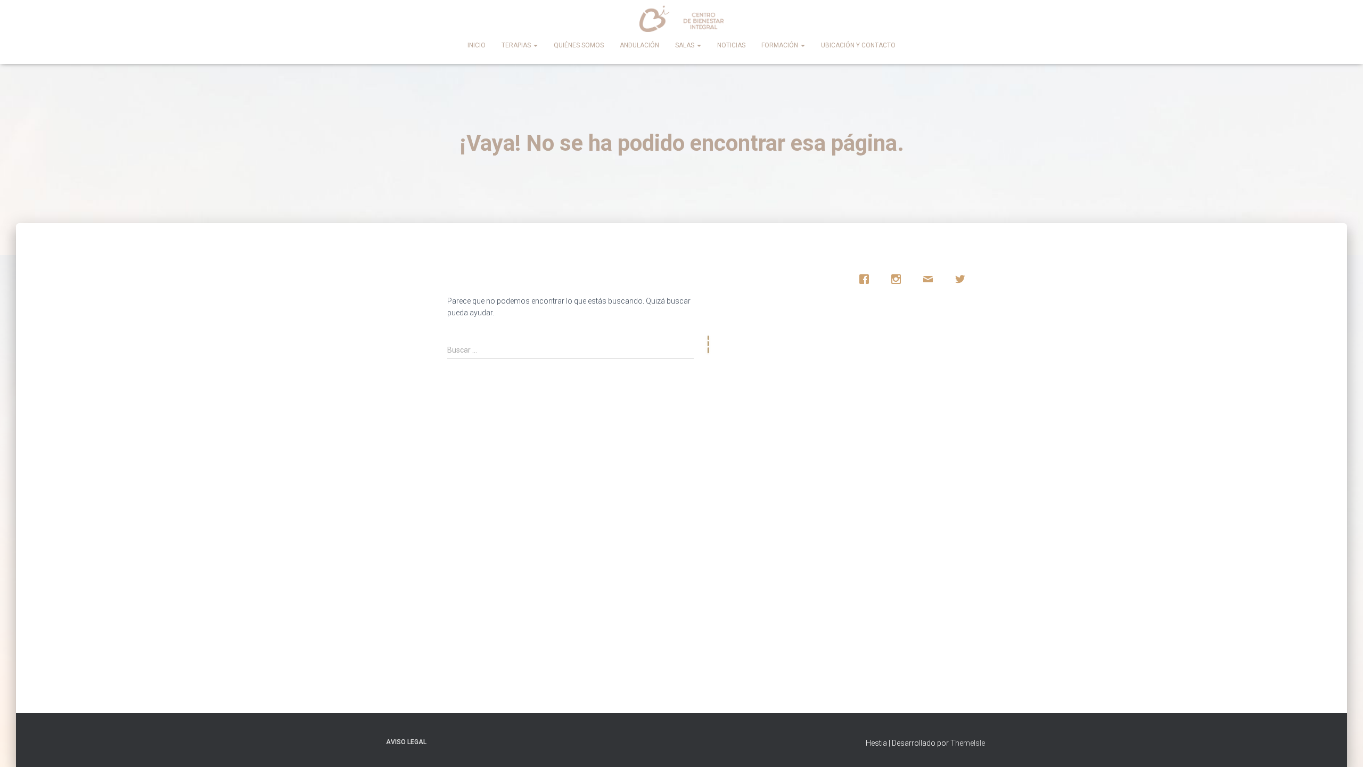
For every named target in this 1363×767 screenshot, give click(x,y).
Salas (685, 45)
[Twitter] (963, 279)
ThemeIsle (967, 743)
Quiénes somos (579, 45)
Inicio (476, 45)
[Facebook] (867, 279)
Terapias (517, 45)
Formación (780, 45)
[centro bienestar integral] (681, 18)
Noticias (731, 45)
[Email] (931, 279)
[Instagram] (899, 279)
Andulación (639, 45)
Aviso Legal (406, 742)
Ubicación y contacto (858, 45)
